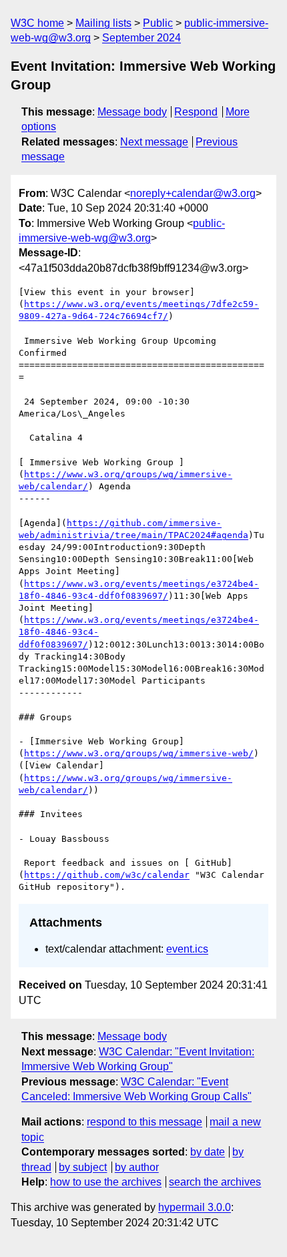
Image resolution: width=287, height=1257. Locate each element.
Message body (132, 111)
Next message (154, 142)
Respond (196, 111)
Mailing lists (103, 23)
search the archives (215, 1182)
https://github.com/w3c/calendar (107, 875)
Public (158, 23)
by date (207, 1152)
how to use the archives (106, 1182)
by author (137, 1167)
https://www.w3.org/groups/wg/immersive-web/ (139, 753)
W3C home (37, 23)
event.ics (187, 949)
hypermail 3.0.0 (194, 1207)
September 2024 (141, 37)
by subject (83, 1167)
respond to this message (144, 1121)
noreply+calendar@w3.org (193, 193)
